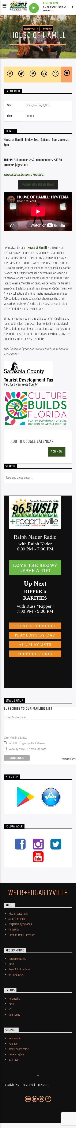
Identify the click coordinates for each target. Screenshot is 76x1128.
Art (9, 1009)
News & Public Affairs (19, 969)
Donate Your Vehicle (18, 1049)
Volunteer (13, 1044)
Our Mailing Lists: (15, 737)
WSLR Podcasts (15, 975)
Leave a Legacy (16, 1054)
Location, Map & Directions (21, 935)
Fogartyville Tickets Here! (38, 184)
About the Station (17, 919)
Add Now (56, 451)
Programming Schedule (20, 924)
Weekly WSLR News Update (27, 749)
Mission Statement (17, 913)
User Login (13, 1060)
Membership (14, 1038)
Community (14, 1014)
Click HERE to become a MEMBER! (24, 175)
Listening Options (17, 959)
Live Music (47, 29)
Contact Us (13, 929)
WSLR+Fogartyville (38, 893)
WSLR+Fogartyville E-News (27, 743)
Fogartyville (31, 29)
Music (11, 964)
